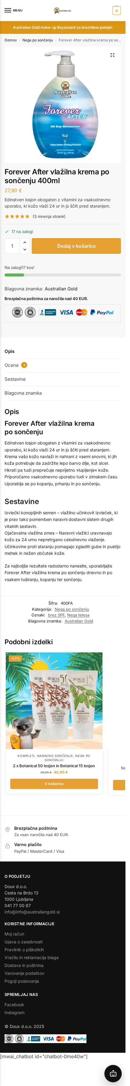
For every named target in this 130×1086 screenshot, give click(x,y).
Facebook (14, 1004)
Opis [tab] (10, 351)
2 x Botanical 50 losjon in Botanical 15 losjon (54, 765)
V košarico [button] (54, 783)
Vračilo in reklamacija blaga (32, 957)
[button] (116, 10)
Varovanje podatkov (24, 973)
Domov (11, 40)
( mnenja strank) (49, 216)
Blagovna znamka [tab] (23, 393)
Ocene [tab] (15, 365)
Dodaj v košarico (76, 246)
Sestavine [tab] (15, 379)
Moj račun (14, 933)
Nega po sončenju (37, 40)
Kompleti (26, 756)
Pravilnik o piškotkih (24, 949)
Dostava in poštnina (24, 965)
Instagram (14, 1012)
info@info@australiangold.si (32, 911)
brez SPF (56, 614)
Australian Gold (61, 289)
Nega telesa (78, 614)
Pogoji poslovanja (22, 981)
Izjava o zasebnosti (24, 941)
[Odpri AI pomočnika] (113, 1073)
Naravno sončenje (55, 756)
